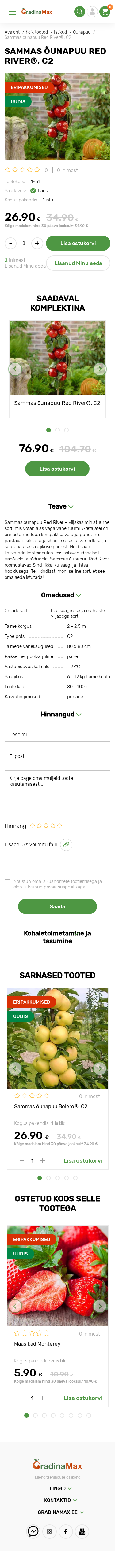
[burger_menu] (12, 11)
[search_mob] (79, 11)
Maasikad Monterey (37, 1344)
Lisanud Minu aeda (78, 263)
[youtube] (82, 1531)
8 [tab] (88, 1415)
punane (75, 697)
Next (100, 369)
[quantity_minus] (22, 1160)
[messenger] (33, 1531)
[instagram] (49, 1531)
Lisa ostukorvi (78, 243)
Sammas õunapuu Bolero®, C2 (50, 1106)
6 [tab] (71, 1415)
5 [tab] (75, 1178)
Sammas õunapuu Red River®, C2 (57, 403)
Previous (15, 369)
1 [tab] (48, 430)
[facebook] (66, 1531)
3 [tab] (66, 430)
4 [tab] (66, 1178)
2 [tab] (57, 430)
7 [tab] (80, 1415)
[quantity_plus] (42, 1160)
